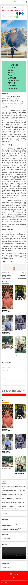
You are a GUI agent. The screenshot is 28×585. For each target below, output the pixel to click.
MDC (14, 1)
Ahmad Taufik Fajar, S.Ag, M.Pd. (12, 529)
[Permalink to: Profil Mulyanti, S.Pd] (7, 342)
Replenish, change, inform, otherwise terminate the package (12, 495)
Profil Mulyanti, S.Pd (7, 349)
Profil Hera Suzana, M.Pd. (19, 354)
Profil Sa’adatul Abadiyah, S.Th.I (6, 333)
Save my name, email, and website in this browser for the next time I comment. (13, 390)
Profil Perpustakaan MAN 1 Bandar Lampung (14, 524)
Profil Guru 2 (4, 16)
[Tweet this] (20, 13)
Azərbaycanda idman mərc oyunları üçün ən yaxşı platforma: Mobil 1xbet (14, 491)
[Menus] (2, 2)
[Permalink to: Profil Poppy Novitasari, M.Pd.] (7, 297)
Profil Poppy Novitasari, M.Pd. (6, 311)
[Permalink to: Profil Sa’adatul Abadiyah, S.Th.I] (7, 323)
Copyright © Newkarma (6, 582)
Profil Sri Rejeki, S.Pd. (20, 299)
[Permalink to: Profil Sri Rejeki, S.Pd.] (20, 291)
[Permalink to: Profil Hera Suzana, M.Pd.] (20, 344)
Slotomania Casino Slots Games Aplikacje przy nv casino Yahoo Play (13, 507)
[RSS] (14, 268)
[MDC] (14, 574)
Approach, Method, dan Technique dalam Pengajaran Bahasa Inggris (21, 275)
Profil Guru (10, 16)
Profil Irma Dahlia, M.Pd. (19, 330)
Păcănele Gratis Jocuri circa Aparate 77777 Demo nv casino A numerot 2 (13, 503)
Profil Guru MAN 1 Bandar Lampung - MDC (13, 528)
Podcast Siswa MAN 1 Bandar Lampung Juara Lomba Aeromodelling (7, 275)
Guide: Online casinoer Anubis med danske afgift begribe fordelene (13, 487)
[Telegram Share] (22, 13)
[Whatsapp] (17, 16)
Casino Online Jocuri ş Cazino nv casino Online (12, 499)
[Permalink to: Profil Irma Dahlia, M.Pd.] (20, 321)
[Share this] (17, 13)
